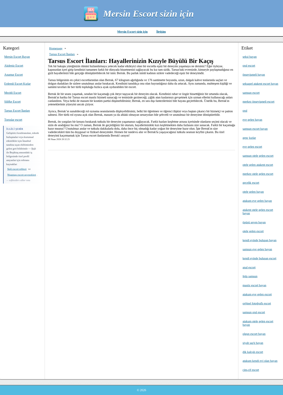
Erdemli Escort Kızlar (17, 83)
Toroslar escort (13, 119)
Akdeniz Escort (13, 65)
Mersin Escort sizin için (148, 13)
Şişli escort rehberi (17, 169)
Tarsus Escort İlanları (17, 110)
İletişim (161, 31)
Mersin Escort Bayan (17, 56)
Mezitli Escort (12, 92)
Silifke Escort (12, 101)
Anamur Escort (13, 74)
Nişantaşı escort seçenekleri (21, 174)
